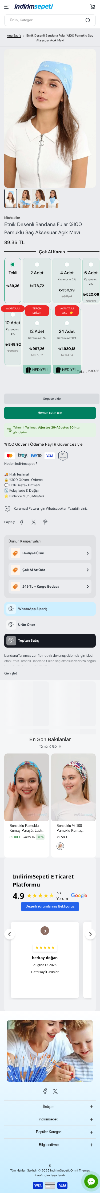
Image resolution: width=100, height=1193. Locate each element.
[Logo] (37, 6)
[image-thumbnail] (10, 198)
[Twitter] (55, 1091)
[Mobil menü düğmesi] (7, 6)
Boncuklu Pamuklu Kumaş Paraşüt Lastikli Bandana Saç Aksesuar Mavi (28, 828)
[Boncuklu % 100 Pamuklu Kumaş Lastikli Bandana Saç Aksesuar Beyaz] (73, 787)
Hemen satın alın (50, 413)
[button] (92, 6)
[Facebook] (45, 1091)
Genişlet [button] (10, 673)
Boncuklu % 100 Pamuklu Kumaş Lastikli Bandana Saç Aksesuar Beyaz (73, 828)
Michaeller (12, 218)
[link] (22, 522)
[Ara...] (87, 20)
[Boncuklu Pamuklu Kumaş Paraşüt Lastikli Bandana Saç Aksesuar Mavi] (26, 787)
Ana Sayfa (14, 36)
